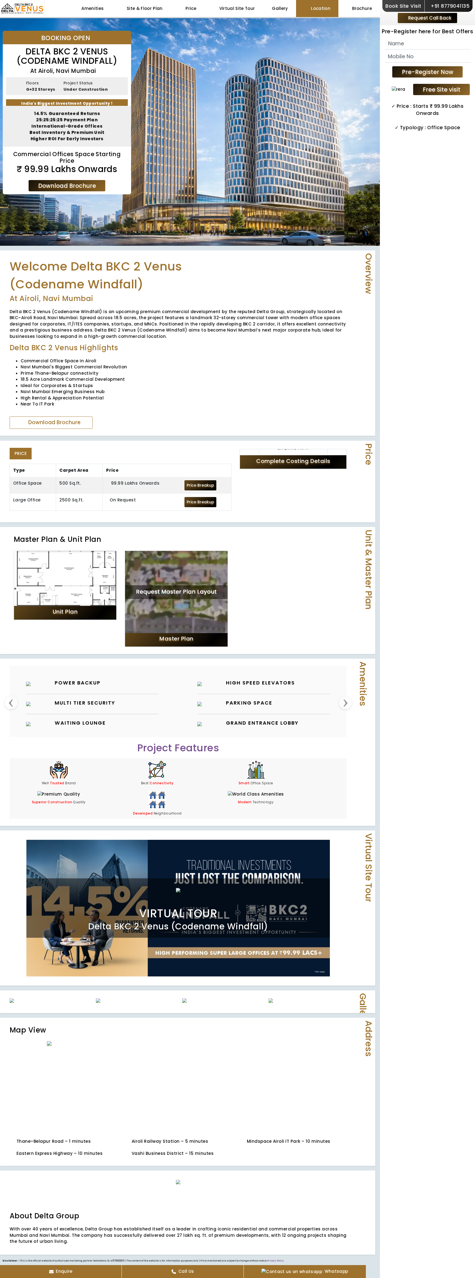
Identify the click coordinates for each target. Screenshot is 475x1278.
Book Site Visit (403, 6)
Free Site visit (441, 89)
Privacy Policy (275, 1204)
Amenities (92, 8)
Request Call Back (429, 18)
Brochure (362, 8)
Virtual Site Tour (236, 8)
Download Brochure (67, 186)
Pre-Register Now (427, 72)
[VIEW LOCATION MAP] (106, 1028)
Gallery (280, 8)
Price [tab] (21, 396)
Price (190, 8)
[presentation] (11, 646)
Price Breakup (200, 428)
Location (320, 8)
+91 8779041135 (449, 6)
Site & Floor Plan (144, 8)
